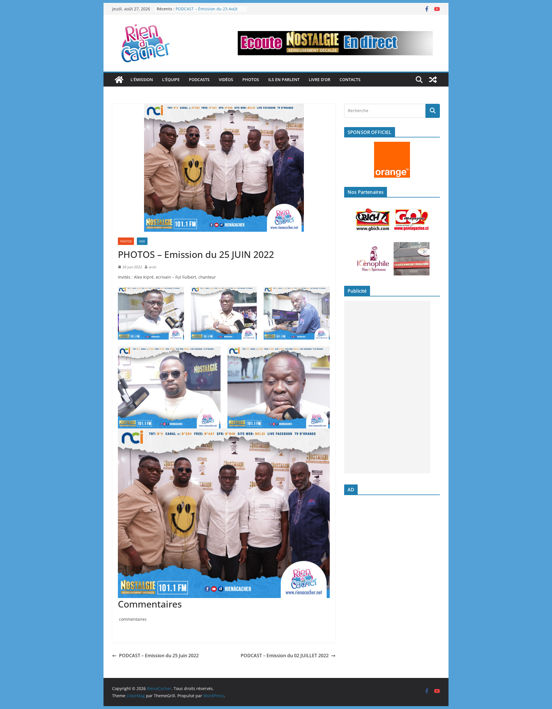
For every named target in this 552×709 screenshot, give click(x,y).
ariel (152, 267)
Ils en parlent (284, 79)
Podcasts (199, 79)
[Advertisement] (387, 387)
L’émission (142, 79)
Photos (250, 79)
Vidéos (226, 79)
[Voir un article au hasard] (433, 80)
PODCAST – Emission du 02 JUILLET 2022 (285, 655)
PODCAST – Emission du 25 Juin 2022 (159, 655)
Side (142, 241)
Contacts (350, 79)
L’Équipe (171, 79)
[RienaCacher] (119, 80)
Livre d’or (319, 79)
